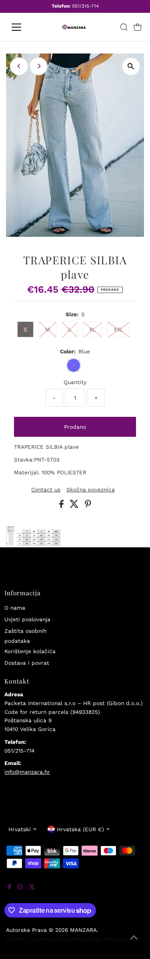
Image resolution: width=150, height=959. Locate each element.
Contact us (45, 490)
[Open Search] (124, 27)
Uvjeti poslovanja (27, 619)
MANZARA (83, 930)
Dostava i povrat (26, 663)
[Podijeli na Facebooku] (62, 506)
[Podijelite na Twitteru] (75, 506)
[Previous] (19, 66)
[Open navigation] (22, 27)
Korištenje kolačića (30, 651)
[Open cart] (138, 27)
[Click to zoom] (131, 66)
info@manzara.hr (27, 772)
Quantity (75, 382)
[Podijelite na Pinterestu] (88, 506)
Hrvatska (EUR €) (80, 829)
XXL (118, 329)
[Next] (39, 66)
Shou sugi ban (122, 938)
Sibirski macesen (29, 938)
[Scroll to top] (134, 943)
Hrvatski (19, 829)
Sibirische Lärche (78, 938)
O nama (14, 607)
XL (92, 329)
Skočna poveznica (90, 490)
